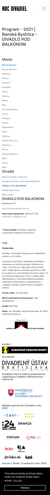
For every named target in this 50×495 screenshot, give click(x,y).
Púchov (5, 123)
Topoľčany (6, 145)
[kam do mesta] (9, 428)
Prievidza (6, 118)
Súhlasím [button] (25, 488)
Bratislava (6, 74)
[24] (8, 423)
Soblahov (6, 136)
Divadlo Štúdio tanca (11, 190)
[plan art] (21, 449)
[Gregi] (33, 437)
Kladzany (6, 83)
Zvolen (5, 163)
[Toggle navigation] (44, 8)
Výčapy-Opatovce (10, 154)
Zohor (4, 158)
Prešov (5, 114)
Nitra (4, 105)
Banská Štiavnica (9, 69)
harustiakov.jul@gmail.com (14, 216)
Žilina (4, 167)
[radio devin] (30, 415)
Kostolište (6, 87)
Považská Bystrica (10, 109)
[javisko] (13, 457)
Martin (5, 100)
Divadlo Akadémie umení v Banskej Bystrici (21, 181)
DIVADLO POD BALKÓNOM (14, 186)
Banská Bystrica (9, 65)
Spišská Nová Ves (10, 140)
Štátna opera (7, 195)
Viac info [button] (17, 480)
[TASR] (11, 415)
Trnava (5, 149)
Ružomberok (7, 127)
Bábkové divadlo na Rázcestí (14, 177)
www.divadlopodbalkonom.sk (15, 208)
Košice (5, 92)
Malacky (5, 96)
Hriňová (5, 78)
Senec (5, 132)
